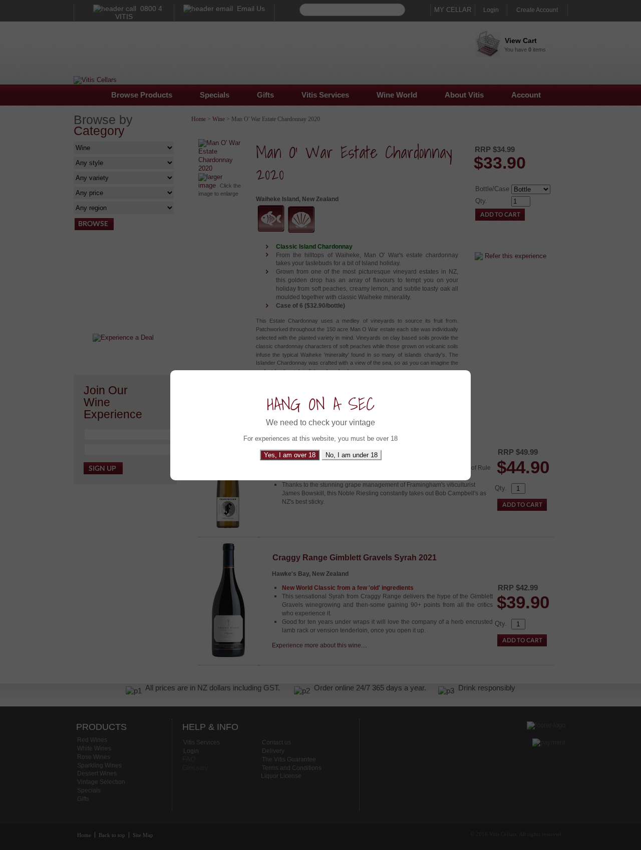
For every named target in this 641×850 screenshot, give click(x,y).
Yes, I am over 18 (289, 455)
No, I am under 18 (352, 455)
